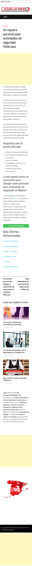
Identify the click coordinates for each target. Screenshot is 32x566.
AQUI (15, 198)
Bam (12, 530)
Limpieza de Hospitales (11, 241)
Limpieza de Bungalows (11, 246)
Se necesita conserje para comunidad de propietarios (12, 323)
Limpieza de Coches (9, 256)
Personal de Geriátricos (11, 267)
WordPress (6, 530)
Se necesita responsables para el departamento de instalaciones (14, 351)
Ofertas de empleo (17, 527)
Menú (5, 17)
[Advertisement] (16, 69)
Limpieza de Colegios (10, 251)
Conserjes (6, 261)
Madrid (5, 26)
